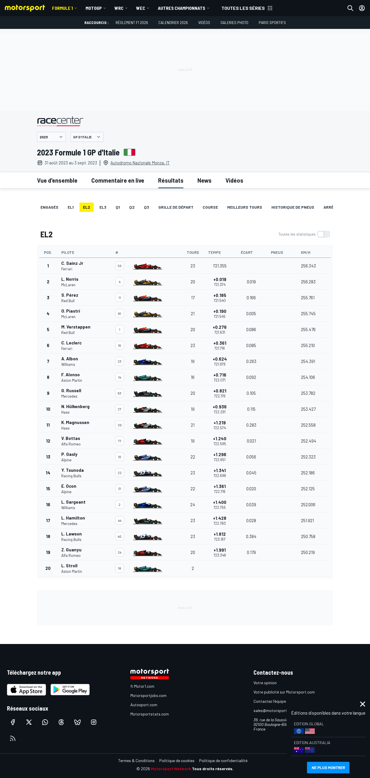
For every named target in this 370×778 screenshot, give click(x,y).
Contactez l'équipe (270, 701)
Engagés (49, 207)
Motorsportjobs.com (148, 695)
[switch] (304, 234)
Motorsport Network (171, 768)
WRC (118, 8)
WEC (140, 8)
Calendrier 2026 (173, 22)
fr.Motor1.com (142, 686)
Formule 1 (62, 8)
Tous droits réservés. (213, 768)
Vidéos (204, 22)
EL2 (86, 207)
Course (210, 207)
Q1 (118, 207)
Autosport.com (143, 704)
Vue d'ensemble (57, 180)
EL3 (102, 207)
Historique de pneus (292, 207)
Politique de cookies (177, 760)
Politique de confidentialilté (223, 760)
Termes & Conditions (136, 760)
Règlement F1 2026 (132, 22)
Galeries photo (234, 22)
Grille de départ (175, 207)
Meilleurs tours (244, 207)
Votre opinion (265, 682)
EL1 (71, 207)
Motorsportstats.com (149, 713)
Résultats (171, 180)
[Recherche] (350, 8)
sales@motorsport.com (274, 710)
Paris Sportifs (272, 22)
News (204, 180)
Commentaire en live (117, 180)
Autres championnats (181, 8)
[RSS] (12, 738)
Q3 (146, 207)
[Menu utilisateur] (362, 8)
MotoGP (94, 8)
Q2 (132, 207)
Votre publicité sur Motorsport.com (284, 691)
